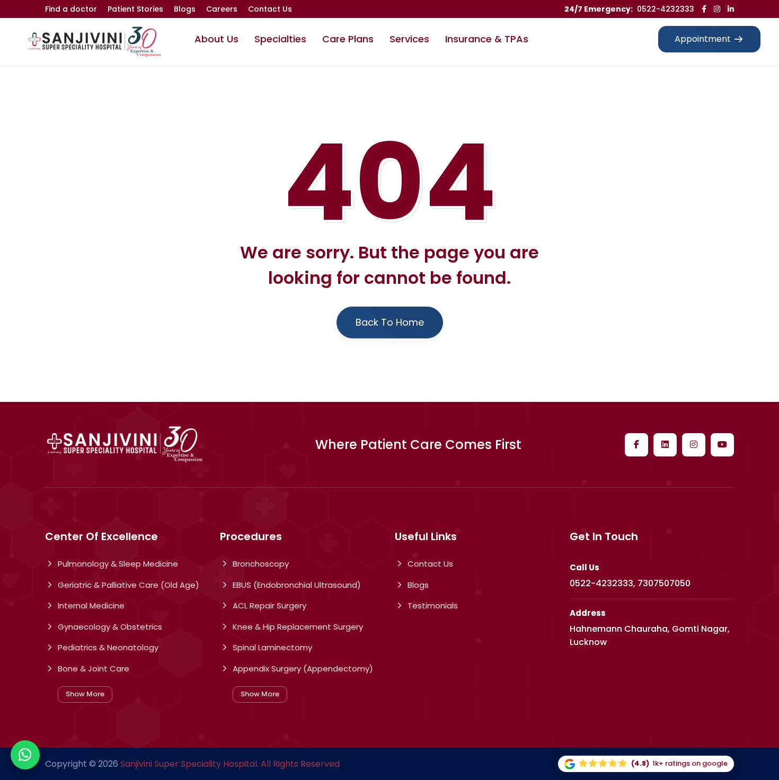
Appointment (703, 39)
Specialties (280, 39)
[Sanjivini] (94, 42)
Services (409, 39)
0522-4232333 (665, 9)
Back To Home (390, 322)
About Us (216, 39)
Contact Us (270, 9)
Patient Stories (135, 9)
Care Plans (348, 39)
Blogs (185, 9)
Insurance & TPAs (486, 39)
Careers (221, 9)
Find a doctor (71, 9)
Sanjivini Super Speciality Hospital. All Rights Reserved (230, 764)
